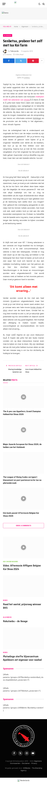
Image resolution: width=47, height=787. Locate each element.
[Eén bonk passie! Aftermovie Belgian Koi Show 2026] (23, 499)
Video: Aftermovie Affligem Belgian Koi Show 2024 (22, 567)
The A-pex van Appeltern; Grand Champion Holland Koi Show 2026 (22, 413)
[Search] (43, 4)
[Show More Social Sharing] (41, 60)
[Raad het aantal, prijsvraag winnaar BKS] (23, 586)
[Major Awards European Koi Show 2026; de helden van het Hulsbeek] (23, 430)
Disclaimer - (26, 763)
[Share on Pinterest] (33, 60)
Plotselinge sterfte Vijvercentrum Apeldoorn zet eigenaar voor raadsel (22, 658)
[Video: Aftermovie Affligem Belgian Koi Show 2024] (23, 547)
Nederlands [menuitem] (25, 780)
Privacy (34, 763)
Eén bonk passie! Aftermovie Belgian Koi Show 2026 (21, 514)
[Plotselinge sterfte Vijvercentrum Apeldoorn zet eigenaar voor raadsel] (23, 638)
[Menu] (4, 4)
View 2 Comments (23, 525)
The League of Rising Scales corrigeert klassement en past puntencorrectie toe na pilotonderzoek (22, 480)
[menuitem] (23, 780)
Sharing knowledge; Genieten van (15, 370)
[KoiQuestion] (23, 4)
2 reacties (8, 54)
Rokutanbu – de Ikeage (15, 621)
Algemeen (7, 35)
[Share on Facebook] (9, 60)
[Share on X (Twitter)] (21, 60)
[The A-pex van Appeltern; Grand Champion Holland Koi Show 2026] (23, 397)
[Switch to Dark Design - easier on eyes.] (39, 4)
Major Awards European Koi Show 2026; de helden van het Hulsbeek (22, 446)
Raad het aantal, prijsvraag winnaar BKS (22, 606)
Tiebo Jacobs (14, 51)
